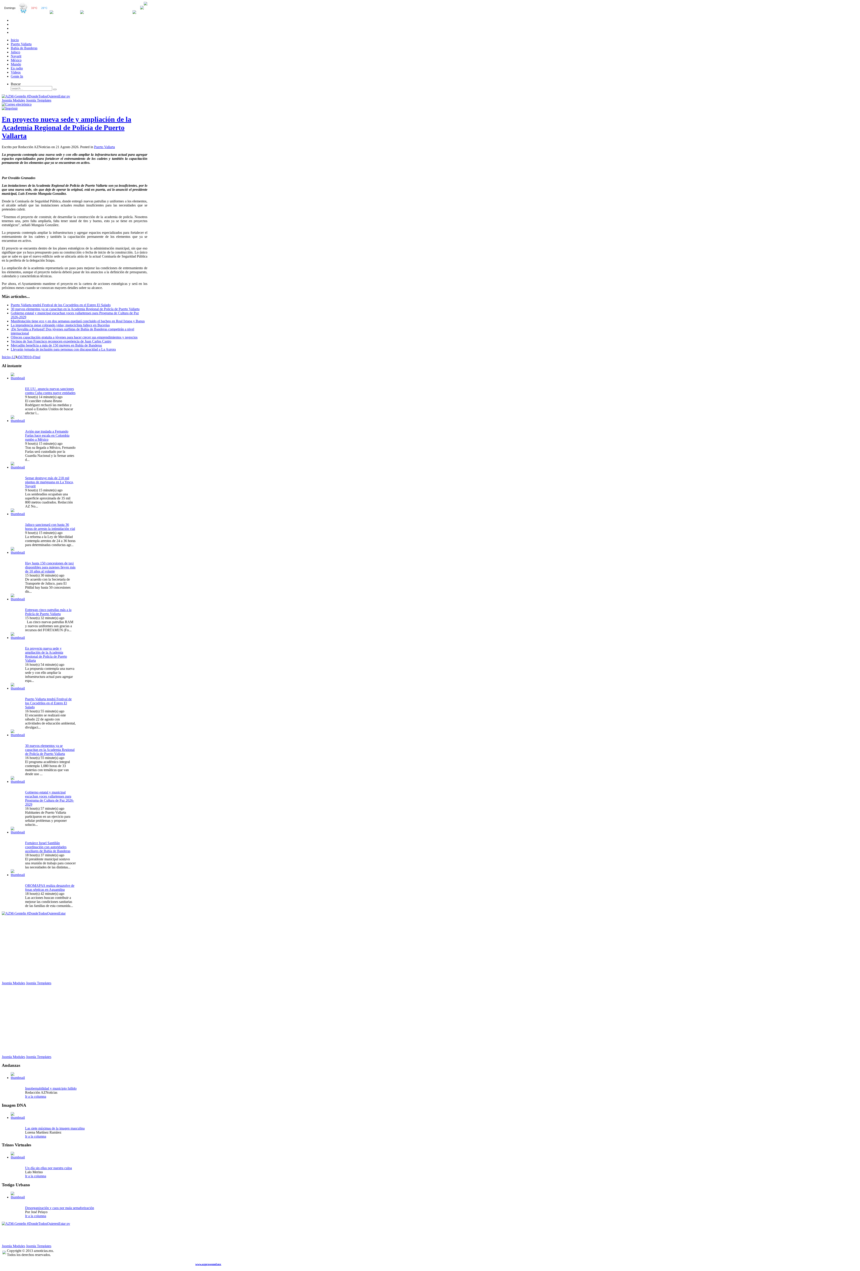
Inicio (6, 357)
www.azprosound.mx (208, 1264)
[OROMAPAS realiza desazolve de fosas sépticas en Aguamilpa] (18, 875)
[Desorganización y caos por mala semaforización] (18, 1197)
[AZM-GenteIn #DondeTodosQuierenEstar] (34, 913)
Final (36, 357)
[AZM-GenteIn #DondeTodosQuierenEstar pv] (36, 96)
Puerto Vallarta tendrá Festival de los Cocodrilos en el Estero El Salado (61, 305)
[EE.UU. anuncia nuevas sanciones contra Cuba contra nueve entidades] (18, 378)
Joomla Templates (38, 100)
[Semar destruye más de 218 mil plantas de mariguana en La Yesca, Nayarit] (18, 467)
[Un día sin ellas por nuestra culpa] (18, 1157)
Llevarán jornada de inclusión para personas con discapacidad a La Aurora (63, 349)
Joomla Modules (13, 100)
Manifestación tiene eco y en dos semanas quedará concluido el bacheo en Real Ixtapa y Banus (78, 321)
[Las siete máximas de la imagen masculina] (18, 1117)
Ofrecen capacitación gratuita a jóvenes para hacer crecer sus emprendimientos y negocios (74, 337)
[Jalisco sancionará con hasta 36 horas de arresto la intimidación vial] (18, 514)
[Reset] (55, 89)
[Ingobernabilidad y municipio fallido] (18, 1078)
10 (29, 357)
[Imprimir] (10, 108)
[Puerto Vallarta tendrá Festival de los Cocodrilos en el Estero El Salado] (18, 688)
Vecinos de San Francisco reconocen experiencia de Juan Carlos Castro (61, 341)
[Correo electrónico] (17, 104)
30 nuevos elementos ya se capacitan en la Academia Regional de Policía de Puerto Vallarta (75, 309)
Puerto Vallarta (104, 147)
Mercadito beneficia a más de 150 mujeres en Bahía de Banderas (56, 345)
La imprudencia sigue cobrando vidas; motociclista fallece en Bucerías (60, 325)
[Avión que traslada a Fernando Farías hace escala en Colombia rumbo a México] (18, 421)
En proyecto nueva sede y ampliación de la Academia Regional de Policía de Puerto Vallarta (66, 127)
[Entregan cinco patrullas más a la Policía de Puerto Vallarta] (18, 599)
